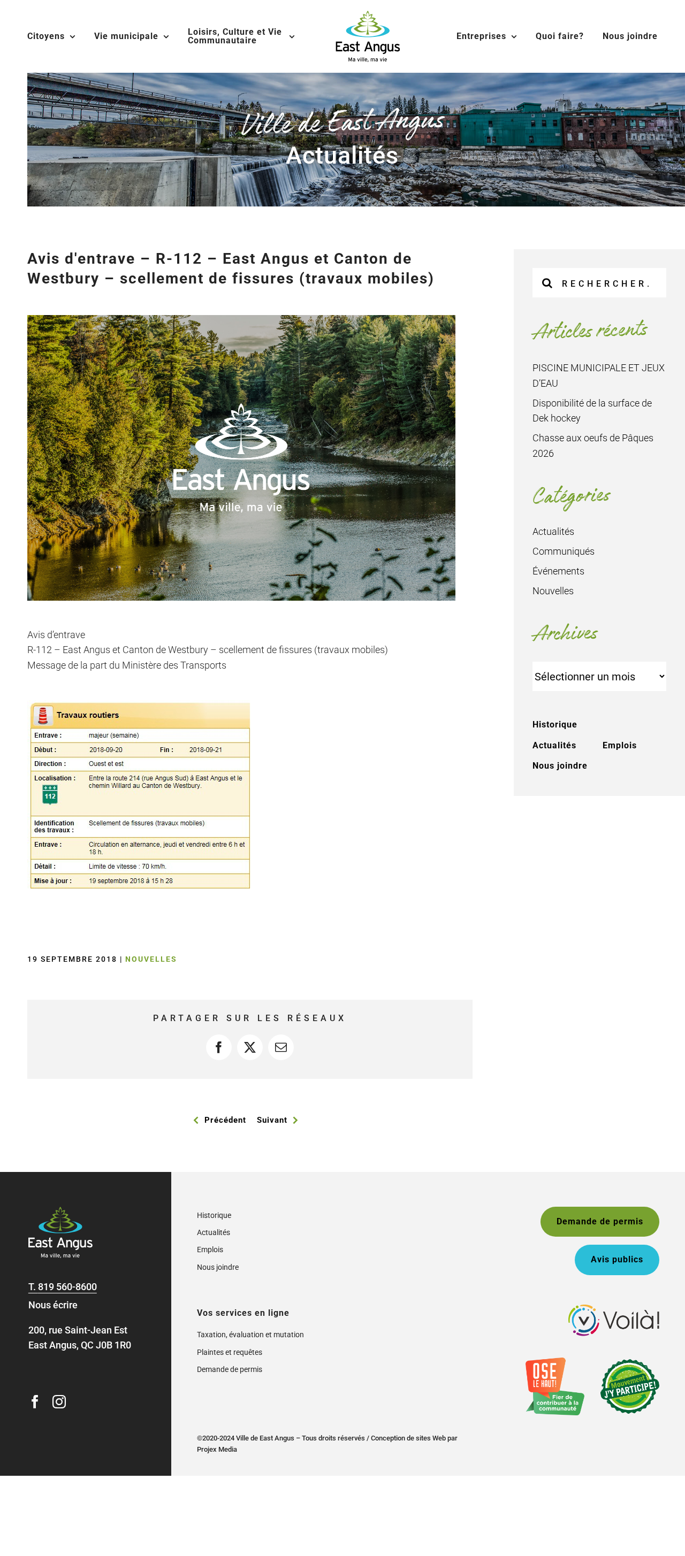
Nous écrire (53, 1304)
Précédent (225, 1120)
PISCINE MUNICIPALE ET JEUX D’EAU (598, 375)
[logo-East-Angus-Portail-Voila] (613, 1309)
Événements (558, 571)
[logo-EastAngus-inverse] (60, 1211)
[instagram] (59, 1401)
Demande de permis (229, 1369)
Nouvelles (151, 959)
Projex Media (217, 1449)
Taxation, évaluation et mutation (250, 1334)
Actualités (553, 531)
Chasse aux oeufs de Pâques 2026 (592, 445)
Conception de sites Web (408, 1438)
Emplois (620, 745)
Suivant (272, 1120)
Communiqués (563, 551)
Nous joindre (560, 766)
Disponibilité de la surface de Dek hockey (592, 410)
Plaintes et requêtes (229, 1352)
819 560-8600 (67, 1286)
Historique (554, 724)
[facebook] (35, 1401)
